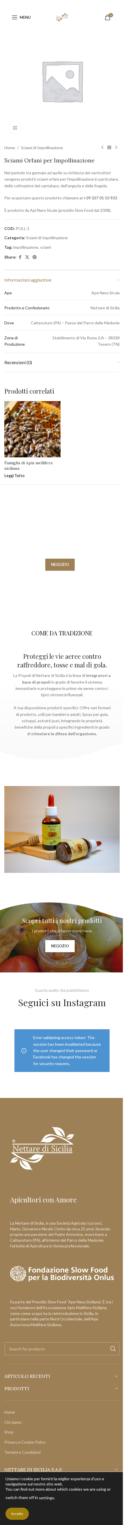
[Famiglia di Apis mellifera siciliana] (32, 429)
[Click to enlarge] (15, 127)
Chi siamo (13, 1422)
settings (46, 1497)
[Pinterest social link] (34, 257)
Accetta (17, 1513)
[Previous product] (102, 147)
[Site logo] (62, 16)
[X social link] (27, 257)
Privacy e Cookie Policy (25, 1442)
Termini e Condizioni (22, 1452)
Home (9, 147)
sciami (45, 247)
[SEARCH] (113, 1348)
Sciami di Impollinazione (42, 147)
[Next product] (116, 147)
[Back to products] (109, 147)
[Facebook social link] (19, 257)
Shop (9, 1431)
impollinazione (25, 247)
